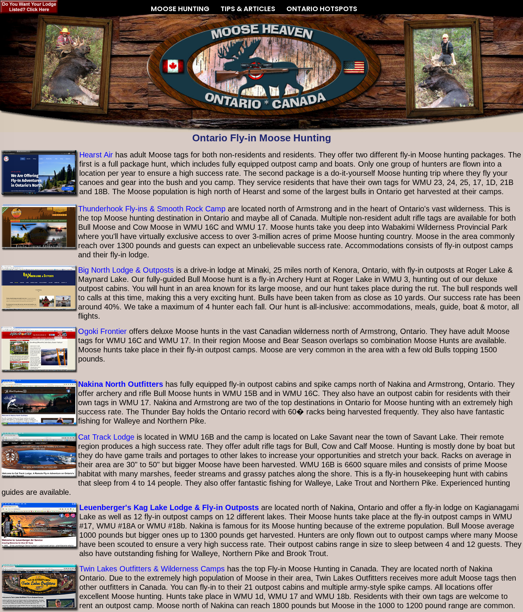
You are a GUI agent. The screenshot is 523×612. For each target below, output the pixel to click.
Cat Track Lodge (106, 437)
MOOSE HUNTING (180, 7)
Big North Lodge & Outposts (126, 270)
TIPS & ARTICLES (248, 7)
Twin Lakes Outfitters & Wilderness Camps (152, 569)
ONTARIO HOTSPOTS (321, 8)
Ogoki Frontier (102, 331)
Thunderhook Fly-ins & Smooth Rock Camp (152, 209)
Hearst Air (96, 155)
